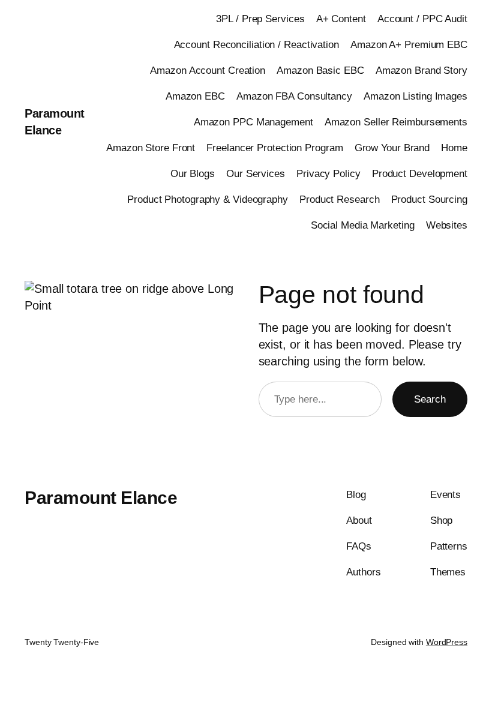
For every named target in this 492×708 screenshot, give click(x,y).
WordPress (446, 642)
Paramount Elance (101, 498)
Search (430, 399)
